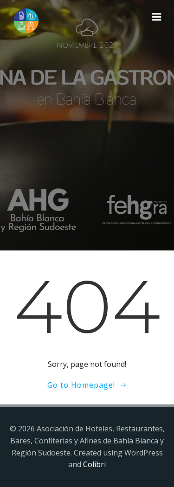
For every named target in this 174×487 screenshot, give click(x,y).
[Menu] (157, 17)
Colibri (94, 464)
